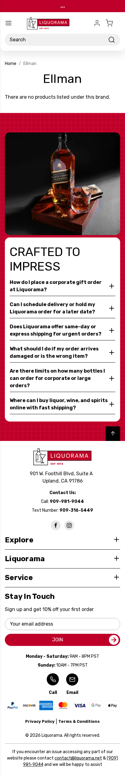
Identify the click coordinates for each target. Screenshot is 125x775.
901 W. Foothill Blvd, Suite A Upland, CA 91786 (62, 477)
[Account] (97, 23)
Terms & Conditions (79, 721)
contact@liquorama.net (78, 758)
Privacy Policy (40, 721)
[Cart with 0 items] (113, 23)
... (62, 6)
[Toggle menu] (8, 23)
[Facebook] (56, 525)
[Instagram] (69, 525)
